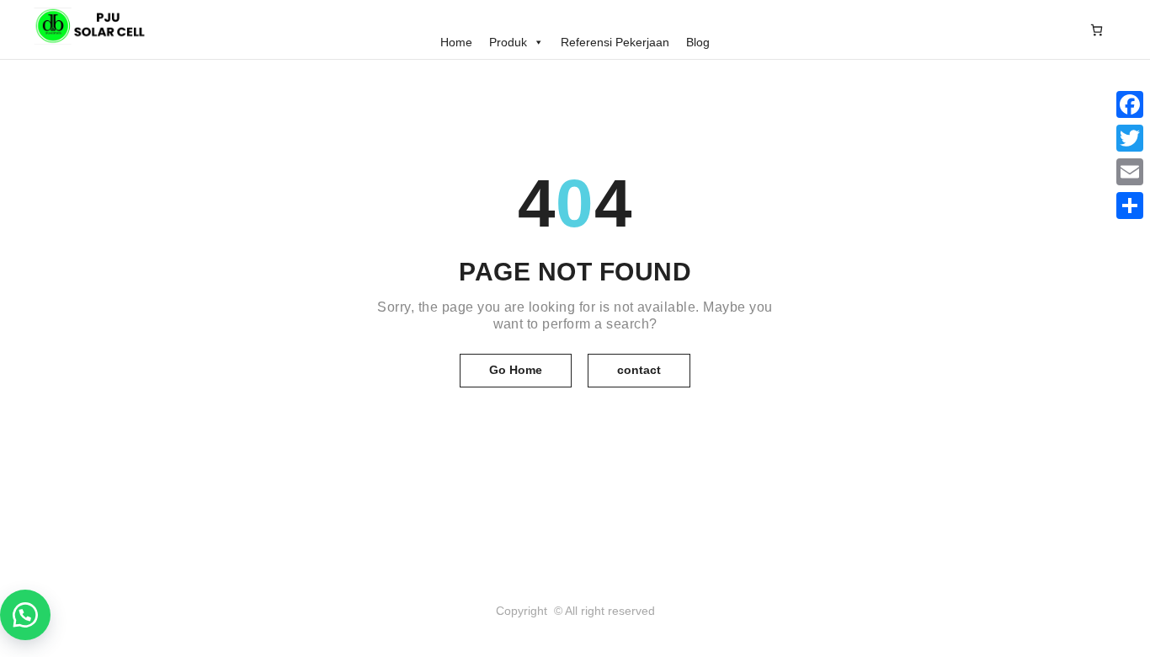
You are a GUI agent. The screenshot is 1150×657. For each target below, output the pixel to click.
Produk (508, 42)
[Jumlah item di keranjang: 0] (1096, 29)
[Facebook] (1130, 104)
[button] (25, 615)
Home (456, 42)
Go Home (515, 370)
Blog (698, 42)
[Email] (1130, 172)
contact (639, 370)
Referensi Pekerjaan (615, 42)
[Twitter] (1130, 138)
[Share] (1130, 205)
